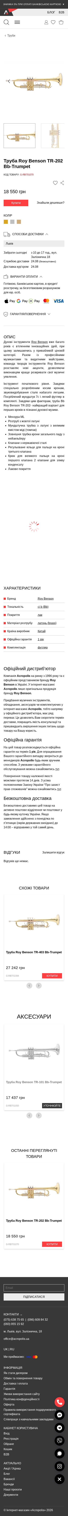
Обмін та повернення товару (23, 1378)
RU (12, 1349)
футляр (43, 647)
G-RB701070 (12, 1244)
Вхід (6, 1433)
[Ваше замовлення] (46, 22)
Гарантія (9, 1388)
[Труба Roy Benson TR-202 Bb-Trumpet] (6, 222)
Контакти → (13, 1314)
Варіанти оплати (24, 276)
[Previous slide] (9, 81)
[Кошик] (61, 22)
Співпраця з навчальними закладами (28, 1419)
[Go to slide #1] (19, 136)
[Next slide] (59, 81)
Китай (42, 631)
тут (57, 769)
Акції (7, 1468)
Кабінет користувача (21, 1428)
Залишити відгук (53, 852)
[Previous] (29, 986)
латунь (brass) (47, 623)
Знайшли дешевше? (50, 202)
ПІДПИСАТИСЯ (34, 1296)
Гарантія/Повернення (28, 314)
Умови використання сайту (22, 1394)
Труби (11, 35)
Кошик (8, 1449)
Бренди (9, 1484)
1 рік (41, 639)
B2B (61, 12)
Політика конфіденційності (22, 1399)
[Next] (39, 986)
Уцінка (16, 1468)
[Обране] (53, 22)
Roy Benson (39, 342)
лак (40, 614)
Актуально (12, 1463)
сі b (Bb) (43, 606)
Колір (8, 215)
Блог (51, 12)
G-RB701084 (12, 976)
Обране (9, 1443)
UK (6, 1349)
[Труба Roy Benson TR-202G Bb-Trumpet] (19, 222)
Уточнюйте (52, 1105)
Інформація (13, 1367)
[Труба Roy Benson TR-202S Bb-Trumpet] (12, 222)
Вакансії (9, 1479)
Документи (11, 1494)
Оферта (9, 1404)
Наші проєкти (13, 1489)
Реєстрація (11, 1438)
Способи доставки (28, 234)
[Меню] (17, 22)
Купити (16, 202)
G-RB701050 (12, 1105)
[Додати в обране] (55, 183)
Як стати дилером (16, 1373)
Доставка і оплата (16, 1383)
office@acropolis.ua (16, 1338)
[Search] (6, 22)
